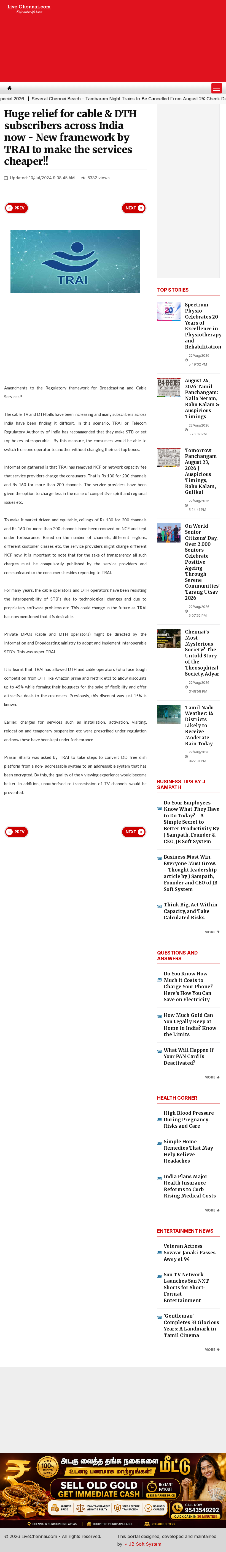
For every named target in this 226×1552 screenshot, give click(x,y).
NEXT (131, 208)
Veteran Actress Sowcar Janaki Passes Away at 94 (190, 1252)
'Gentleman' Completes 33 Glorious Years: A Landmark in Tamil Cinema (191, 1325)
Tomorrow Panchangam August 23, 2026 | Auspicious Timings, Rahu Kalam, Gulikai (201, 472)
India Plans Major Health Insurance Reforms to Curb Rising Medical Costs (190, 1186)
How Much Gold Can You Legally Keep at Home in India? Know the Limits (190, 1025)
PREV (20, 208)
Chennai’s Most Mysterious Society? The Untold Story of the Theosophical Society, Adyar (202, 653)
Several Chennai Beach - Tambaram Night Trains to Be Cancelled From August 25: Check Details (114, 98)
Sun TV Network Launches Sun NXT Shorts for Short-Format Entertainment (186, 1288)
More (210, 932)
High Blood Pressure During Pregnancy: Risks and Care (189, 1119)
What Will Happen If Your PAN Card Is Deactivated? (189, 1056)
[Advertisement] (143, 40)
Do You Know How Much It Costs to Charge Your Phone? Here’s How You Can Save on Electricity (188, 987)
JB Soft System (144, 1544)
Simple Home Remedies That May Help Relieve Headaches (188, 1151)
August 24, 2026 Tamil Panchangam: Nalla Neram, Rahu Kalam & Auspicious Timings (202, 399)
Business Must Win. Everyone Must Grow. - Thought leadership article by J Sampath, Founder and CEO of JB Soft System (190, 873)
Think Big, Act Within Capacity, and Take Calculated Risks (190, 911)
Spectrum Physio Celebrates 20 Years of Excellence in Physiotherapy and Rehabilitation (203, 326)
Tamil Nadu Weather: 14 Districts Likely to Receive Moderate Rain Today (199, 726)
